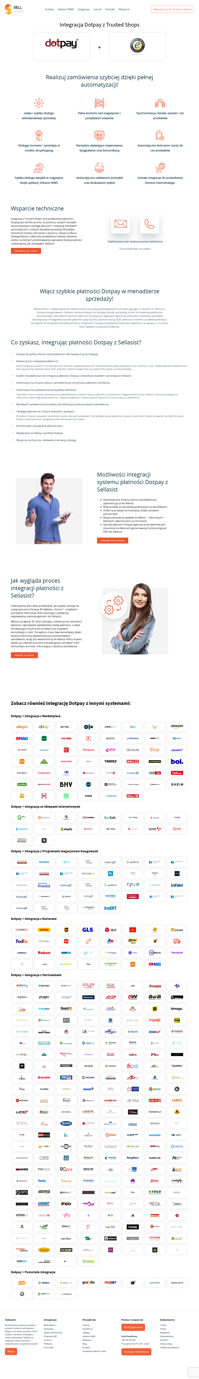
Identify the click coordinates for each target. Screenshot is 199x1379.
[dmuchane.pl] (44, 1043)
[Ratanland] (177, 1238)
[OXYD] (44, 1158)
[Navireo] (110, 896)
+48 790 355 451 (128, 1340)
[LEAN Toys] (44, 1112)
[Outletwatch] (22, 1158)
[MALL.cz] (132, 761)
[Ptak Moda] (44, 1169)
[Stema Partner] (44, 1192)
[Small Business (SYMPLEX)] (22, 885)
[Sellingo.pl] (22, 817)
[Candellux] (177, 1020)
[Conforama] (44, 773)
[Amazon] (177, 727)
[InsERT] (110, 908)
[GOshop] (22, 840)
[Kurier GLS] (88, 929)
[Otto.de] (66, 738)
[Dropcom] (88, 1043)
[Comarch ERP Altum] (66, 873)
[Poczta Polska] (132, 929)
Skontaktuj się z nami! (26, 250)
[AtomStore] (132, 829)
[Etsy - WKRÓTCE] (154, 750)
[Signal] (88, 1181)
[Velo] (66, 1204)
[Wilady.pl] (22, 1215)
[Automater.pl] (154, 1282)
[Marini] (66, 1123)
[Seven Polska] (66, 1181)
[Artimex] (44, 997)
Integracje (84, 9)
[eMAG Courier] (154, 964)
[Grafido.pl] (88, 1282)
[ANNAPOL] (154, 986)
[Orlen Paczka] (66, 941)
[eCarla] (132, 1043)
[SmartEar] (110, 1181)
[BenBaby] (132, 1009)
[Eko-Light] (177, 1043)
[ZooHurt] (110, 1215)
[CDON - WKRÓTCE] (66, 796)
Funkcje (49, 9)
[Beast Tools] (66, 1009)
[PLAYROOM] (154, 1158)
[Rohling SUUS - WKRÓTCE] (66, 952)
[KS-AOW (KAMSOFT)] (110, 873)
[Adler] (88, 986)
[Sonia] (154, 1181)
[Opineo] (44, 1282)
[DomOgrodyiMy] (66, 1043)
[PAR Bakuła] (88, 1158)
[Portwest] (66, 1238)
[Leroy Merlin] (44, 761)
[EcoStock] (154, 1043)
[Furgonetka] (44, 941)
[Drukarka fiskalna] (132, 1282)
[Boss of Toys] (132, 1020)
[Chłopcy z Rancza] (44, 1031)
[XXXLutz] (154, 773)
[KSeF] (132, 896)
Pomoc (163, 1329)
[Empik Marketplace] (110, 727)
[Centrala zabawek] (22, 1031)
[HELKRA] (88, 1077)
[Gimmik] (177, 1066)
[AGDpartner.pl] (110, 986)
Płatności (48, 1343)
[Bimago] (177, 1009)
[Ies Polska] (44, 1089)
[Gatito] (110, 1227)
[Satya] (44, 1181)
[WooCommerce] (88, 817)
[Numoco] (110, 1146)
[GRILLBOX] (22, 1077)
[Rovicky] (22, 1181)
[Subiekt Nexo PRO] (88, 862)
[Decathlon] (132, 738)
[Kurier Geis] (154, 929)
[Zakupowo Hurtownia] (132, 1250)
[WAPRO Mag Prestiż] (44, 873)
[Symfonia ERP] (110, 885)
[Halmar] (44, 1077)
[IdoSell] (110, 817)
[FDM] (44, 1066)
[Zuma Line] (88, 1250)
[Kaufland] (88, 738)
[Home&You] (154, 738)
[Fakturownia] (154, 885)
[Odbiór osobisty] (88, 941)
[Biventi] (88, 1020)
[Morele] (22, 750)
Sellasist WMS (66, 9)
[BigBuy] (154, 1009)
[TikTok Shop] (154, 784)
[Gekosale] (154, 817)
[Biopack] (44, 1020)
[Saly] (177, 817)
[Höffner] (177, 773)
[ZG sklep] (88, 1215)
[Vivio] (132, 1204)
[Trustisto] (177, 1282)
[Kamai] (22, 1100)
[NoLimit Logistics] (132, 941)
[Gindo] (88, 1261)
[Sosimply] (177, 1181)
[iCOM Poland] (22, 1089)
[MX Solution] (22, 1135)
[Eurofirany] (44, 1250)
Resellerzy (88, 1329)
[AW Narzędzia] (132, 997)
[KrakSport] (110, 1100)
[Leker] (88, 1112)
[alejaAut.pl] (154, 1215)
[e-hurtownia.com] (110, 1043)
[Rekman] (88, 1238)
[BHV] (66, 784)
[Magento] (44, 817)
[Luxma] (177, 1112)
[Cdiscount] (177, 750)
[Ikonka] (66, 1089)
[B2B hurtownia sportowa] (154, 997)
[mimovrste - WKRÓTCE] (110, 796)
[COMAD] (66, 1031)
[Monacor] (132, 1135)
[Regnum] (110, 1169)
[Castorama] (44, 750)
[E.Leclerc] (132, 773)
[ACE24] (22, 986)
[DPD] (110, 929)
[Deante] (132, 1031)
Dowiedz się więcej (24, 655)
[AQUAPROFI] (44, 1261)
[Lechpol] (66, 1112)
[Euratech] (132, 1054)
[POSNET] (110, 1282)
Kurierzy (48, 1340)
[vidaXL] (88, 1204)
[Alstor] (177, 1215)
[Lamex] (177, 1100)
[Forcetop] (88, 1066)
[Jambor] (132, 1089)
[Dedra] (154, 1031)
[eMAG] (22, 738)
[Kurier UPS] (66, 929)
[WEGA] (154, 1204)
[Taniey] (110, 761)
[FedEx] (22, 941)
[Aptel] (177, 986)
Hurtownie (48, 1329)
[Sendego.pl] (22, 929)
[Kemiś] (44, 1100)
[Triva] (132, 885)
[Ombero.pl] (44, 1238)
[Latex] (22, 1112)
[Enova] (88, 873)
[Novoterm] (154, 1238)
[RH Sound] (132, 1169)
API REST (164, 1340)
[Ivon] (110, 1089)
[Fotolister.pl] (66, 1282)
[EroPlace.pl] (66, 1054)
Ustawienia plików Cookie (94, 1351)
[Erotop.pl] (88, 1054)
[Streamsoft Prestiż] (44, 885)
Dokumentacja (166, 1336)
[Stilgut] (66, 1192)
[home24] (88, 761)
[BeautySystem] (88, 1009)
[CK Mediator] (66, 1261)
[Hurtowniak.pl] (154, 1077)
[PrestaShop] (66, 817)
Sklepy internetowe (53, 1332)
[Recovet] (88, 1169)
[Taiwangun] (110, 1192)
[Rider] (154, 1169)
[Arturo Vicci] (66, 997)
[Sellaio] (44, 840)
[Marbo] (44, 1123)
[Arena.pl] (66, 727)
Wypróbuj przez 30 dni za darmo (172, 9)
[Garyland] (154, 1066)
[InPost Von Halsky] (132, 784)
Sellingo (86, 1332)
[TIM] (132, 1192)
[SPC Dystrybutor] (22, 1192)
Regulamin (165, 1332)
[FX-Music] (132, 1066)
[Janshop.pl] (154, 1089)
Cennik (98, 9)
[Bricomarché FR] (44, 784)
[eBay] (44, 727)
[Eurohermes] (110, 952)
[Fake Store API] (110, 1250)
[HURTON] (22, 1261)
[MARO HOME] (110, 1123)
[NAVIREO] (44, 862)
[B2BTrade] (177, 997)
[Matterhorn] (154, 1123)
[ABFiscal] (44, 1294)
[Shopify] (66, 829)
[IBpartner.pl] (132, 1238)
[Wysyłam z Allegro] (177, 941)
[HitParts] (110, 1077)
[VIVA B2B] (110, 1204)
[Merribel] (177, 1250)
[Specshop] (66, 1250)
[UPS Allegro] (154, 941)
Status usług (166, 1343)
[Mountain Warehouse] (110, 784)
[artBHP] (22, 1227)
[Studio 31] (88, 1192)
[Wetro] (177, 1204)
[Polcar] (22, 1169)
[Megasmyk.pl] (66, 1135)
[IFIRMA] (66, 896)
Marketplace (50, 1325)
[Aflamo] (110, 1238)
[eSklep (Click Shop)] (132, 817)
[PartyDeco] (132, 1158)
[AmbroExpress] (110, 941)
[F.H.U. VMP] (177, 1054)
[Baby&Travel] (22, 1009)
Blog (85, 1343)
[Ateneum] (88, 997)
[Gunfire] (132, 1227)
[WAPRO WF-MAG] (22, 862)
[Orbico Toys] (154, 1146)
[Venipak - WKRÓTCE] (177, 952)
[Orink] (177, 1146)
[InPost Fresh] (44, 738)
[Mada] (22, 1123)
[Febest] (66, 1066)
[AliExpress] (88, 750)
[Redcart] (88, 829)
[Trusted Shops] (22, 1294)
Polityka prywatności (169, 1347)
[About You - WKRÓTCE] (88, 796)
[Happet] (66, 1077)
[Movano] (22, 1146)
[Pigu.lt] (177, 738)
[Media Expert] (154, 761)
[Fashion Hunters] (22, 1066)
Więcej (11, 1351)
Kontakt (110, 9)
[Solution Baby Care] (132, 1181)
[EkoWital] (44, 1054)
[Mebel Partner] (44, 1135)
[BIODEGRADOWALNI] (22, 1020)
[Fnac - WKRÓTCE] (22, 796)
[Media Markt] (66, 761)
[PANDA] (66, 1158)
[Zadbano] (22, 952)
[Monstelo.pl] (154, 1135)
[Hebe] (110, 750)
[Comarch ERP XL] (177, 862)
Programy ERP (50, 1336)
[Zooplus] (22, 784)
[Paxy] (88, 964)
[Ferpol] (177, 1031)
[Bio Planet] (44, 1227)
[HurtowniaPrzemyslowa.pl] (177, 1077)
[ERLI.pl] (132, 727)
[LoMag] (132, 873)
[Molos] (110, 1135)
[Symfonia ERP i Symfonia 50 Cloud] (132, 862)
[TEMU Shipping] (132, 964)
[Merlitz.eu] (88, 1135)
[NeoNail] (88, 1146)
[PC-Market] (154, 873)
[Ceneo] (22, 1282)
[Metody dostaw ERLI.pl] (66, 964)
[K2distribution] (177, 1089)
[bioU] (66, 1020)
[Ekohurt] (22, 1054)
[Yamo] (44, 1215)
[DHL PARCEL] (44, 929)
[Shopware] (22, 829)
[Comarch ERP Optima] (154, 862)
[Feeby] (88, 1227)
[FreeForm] (110, 1066)
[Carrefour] (66, 773)
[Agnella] (132, 1215)
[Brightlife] (154, 1020)
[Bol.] (177, 761)
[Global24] (154, 952)
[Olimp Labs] (132, 1146)
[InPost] (44, 964)
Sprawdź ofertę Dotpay (113, 540)
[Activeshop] (66, 986)
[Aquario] (22, 997)
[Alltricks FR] (88, 784)
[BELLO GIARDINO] (110, 1009)
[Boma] (110, 1020)
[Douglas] (132, 750)
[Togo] (154, 1192)
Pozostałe (48, 1347)
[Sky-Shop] (110, 829)
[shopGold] (44, 829)
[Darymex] (110, 1031)
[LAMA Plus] (154, 1100)
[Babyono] (44, 1009)
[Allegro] (22, 727)
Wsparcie (124, 9)
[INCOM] (88, 1089)
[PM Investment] (177, 1158)
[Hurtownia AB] (132, 1077)
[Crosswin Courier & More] (110, 964)
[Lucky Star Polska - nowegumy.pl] (154, 1112)
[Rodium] (177, 1169)
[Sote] (154, 829)
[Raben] (44, 952)
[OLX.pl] (88, 727)
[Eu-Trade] (110, 1054)
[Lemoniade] (110, 1112)
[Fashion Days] (22, 773)
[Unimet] (44, 1204)
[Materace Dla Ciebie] (132, 1123)
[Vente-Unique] (88, 773)
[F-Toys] (154, 1054)
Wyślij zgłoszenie (133, 1327)
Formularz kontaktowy (136, 1352)
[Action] (44, 986)
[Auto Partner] (110, 997)
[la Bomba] (132, 1100)
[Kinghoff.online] (88, 1100)
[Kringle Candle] (177, 1227)
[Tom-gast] (177, 1192)
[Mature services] (177, 1123)
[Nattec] (66, 1146)
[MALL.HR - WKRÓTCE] (132, 796)
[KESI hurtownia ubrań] (66, 1100)
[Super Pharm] (110, 773)
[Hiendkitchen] (154, 1227)
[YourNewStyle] (66, 1215)
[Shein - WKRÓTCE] (177, 784)
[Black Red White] (66, 750)
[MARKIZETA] (88, 1123)
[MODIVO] (110, 738)
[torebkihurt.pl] (22, 1250)
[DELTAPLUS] (154, 1250)
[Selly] (177, 829)
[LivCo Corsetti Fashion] (132, 1112)
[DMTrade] (22, 1043)
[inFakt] (177, 885)
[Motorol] (177, 1135)
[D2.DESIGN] (88, 1031)
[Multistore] (44, 1146)
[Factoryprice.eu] (66, 1227)
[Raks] (177, 873)
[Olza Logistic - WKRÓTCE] (88, 952)
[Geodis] (132, 952)
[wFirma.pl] (66, 862)
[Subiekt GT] (110, 862)
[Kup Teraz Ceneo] (154, 727)
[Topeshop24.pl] (22, 1204)
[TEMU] (22, 761)
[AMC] (132, 986)
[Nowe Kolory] (22, 964)
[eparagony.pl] (44, 896)
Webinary (87, 1340)
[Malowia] (22, 1238)
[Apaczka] (177, 929)
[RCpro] (66, 1169)
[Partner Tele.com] (110, 1158)
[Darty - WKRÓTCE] (44, 796)
